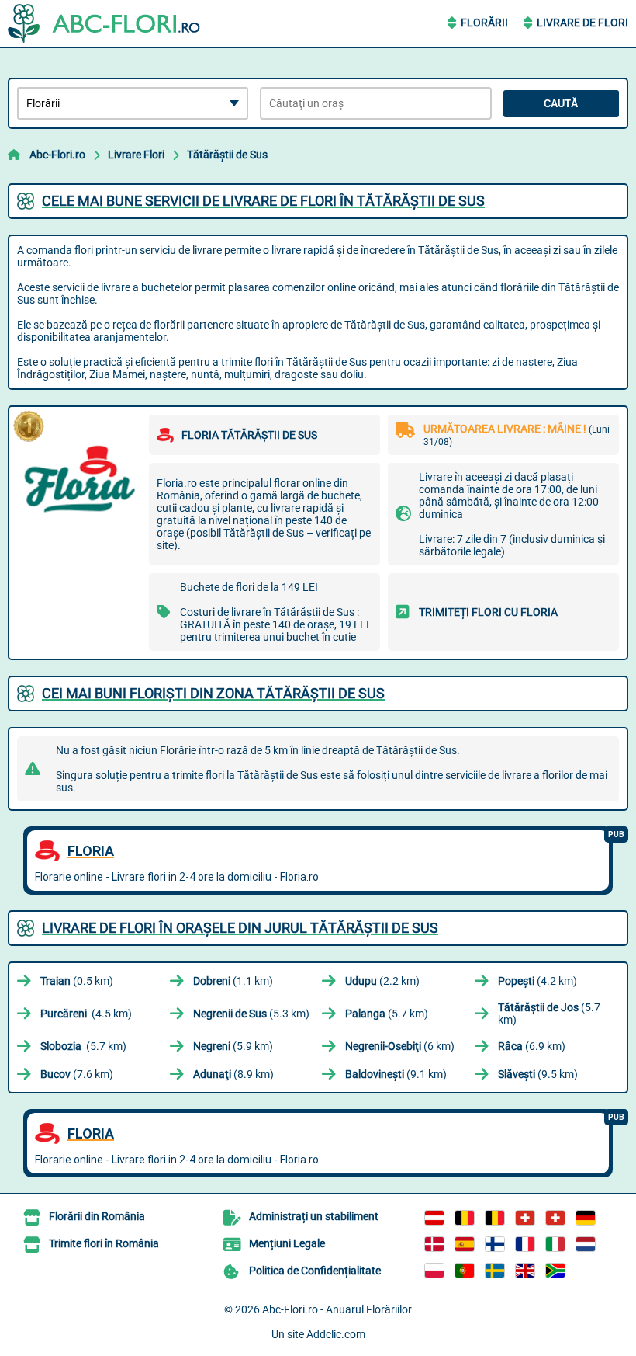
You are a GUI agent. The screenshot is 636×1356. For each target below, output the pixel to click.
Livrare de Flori (582, 22)
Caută (561, 104)
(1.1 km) (233, 981)
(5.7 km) (386, 1013)
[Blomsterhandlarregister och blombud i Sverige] (495, 1270)
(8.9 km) (233, 1074)
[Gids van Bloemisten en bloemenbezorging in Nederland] (586, 1244)
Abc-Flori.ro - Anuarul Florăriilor (337, 1309)
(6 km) (400, 1046)
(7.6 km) (76, 1074)
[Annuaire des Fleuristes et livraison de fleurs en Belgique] (465, 1218)
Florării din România (97, 1216)
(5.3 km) (251, 1013)
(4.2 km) (537, 981)
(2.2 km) (382, 981)
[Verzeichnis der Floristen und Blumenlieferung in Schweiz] (525, 1218)
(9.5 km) (538, 1074)
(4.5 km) (86, 1013)
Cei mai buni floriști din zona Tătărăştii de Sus (213, 693)
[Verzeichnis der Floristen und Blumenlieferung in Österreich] (434, 1218)
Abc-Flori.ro (57, 154)
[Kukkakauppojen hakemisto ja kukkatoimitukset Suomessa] (495, 1244)
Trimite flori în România (104, 1243)
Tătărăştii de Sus (227, 154)
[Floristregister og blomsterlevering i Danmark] (434, 1244)
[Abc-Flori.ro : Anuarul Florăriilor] (105, 23)
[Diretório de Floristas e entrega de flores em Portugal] (465, 1270)
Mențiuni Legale (287, 1243)
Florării (484, 22)
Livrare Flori (136, 154)
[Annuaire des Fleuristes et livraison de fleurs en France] (525, 1244)
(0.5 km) (76, 981)
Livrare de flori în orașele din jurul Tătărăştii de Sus (240, 928)
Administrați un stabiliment (313, 1216)
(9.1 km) (396, 1074)
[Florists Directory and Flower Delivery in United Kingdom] (525, 1270)
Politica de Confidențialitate (315, 1270)
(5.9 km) (233, 1046)
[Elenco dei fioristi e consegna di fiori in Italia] (555, 1244)
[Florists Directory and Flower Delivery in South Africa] (555, 1270)
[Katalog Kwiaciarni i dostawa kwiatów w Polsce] (434, 1270)
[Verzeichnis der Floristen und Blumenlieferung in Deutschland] (586, 1218)
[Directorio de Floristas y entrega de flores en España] (465, 1244)
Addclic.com (335, 1334)
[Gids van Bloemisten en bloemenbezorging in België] (495, 1218)
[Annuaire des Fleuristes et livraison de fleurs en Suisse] (555, 1218)
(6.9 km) (531, 1046)
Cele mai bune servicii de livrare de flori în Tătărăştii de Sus (263, 201)
